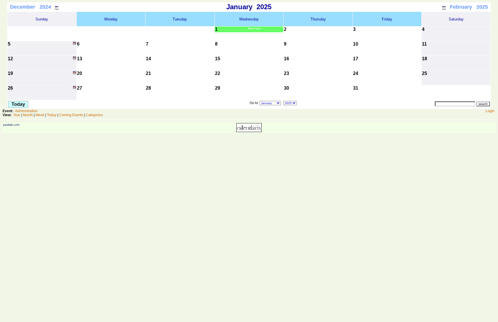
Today (51, 115)
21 (148, 73)
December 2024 (30, 7)
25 (424, 73)
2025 (263, 7)
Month (28, 115)
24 (355, 73)
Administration (26, 111)
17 (355, 58)
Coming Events (71, 115)
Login (490, 111)
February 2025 (469, 7)
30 (286, 88)
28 (148, 88)
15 (217, 58)
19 (10, 73)
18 (424, 58)
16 (286, 58)
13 (79, 58)
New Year (254, 28)
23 (286, 73)
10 (355, 44)
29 (217, 88)
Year (16, 115)
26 (10, 88)
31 (355, 88)
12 (10, 58)
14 (148, 58)
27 (79, 88)
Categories (94, 115)
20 (79, 73)
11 (424, 44)
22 (217, 73)
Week (39, 115)
